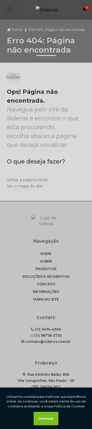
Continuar (46, 418)
